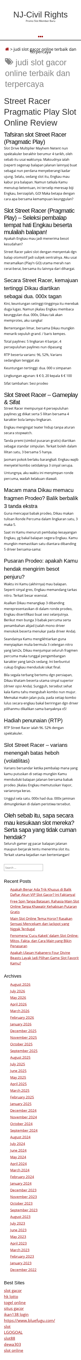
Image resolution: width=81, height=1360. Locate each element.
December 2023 (23, 1190)
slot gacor (13, 1290)
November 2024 (23, 1117)
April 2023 (18, 1243)
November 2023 (23, 1196)
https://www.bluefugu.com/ (29, 1320)
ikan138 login (16, 1314)
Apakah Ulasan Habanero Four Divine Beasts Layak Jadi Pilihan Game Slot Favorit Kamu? (44, 957)
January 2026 (21, 1024)
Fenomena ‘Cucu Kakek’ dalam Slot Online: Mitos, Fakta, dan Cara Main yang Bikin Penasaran (44, 940)
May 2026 (18, 997)
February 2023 (22, 1256)
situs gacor (14, 1308)
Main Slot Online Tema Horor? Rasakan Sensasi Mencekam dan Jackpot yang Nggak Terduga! (41, 923)
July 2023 (17, 1223)
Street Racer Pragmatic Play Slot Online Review (40, 111)
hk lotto (11, 1296)
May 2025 (18, 1077)
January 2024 (21, 1183)
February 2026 (22, 1017)
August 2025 (20, 1057)
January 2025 (21, 1103)
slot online (13, 1350)
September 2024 (24, 1130)
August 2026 (20, 984)
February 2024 (22, 1176)
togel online (15, 1302)
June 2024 (18, 1150)
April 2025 (18, 1083)
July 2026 (17, 991)
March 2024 (19, 1170)
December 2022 (23, 1269)
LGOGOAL (13, 1332)
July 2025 (17, 1064)
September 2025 (24, 1050)
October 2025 (21, 1044)
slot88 (9, 1338)
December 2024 (23, 1110)
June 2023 (18, 1230)
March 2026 (19, 1010)
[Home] (7, 49)
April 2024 (18, 1163)
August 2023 (20, 1216)
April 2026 (18, 1004)
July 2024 (17, 1143)
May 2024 (18, 1157)
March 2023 (19, 1250)
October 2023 (21, 1203)
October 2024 (21, 1123)
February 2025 (22, 1097)
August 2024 (20, 1137)
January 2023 (21, 1263)
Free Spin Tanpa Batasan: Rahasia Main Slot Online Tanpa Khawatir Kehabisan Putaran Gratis (44, 906)
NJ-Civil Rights (40, 14)
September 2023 (24, 1210)
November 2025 (23, 1037)
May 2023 (18, 1236)
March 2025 (19, 1090)
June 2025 (18, 1070)
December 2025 (23, 1030)
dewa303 (12, 1344)
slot (7, 1326)
